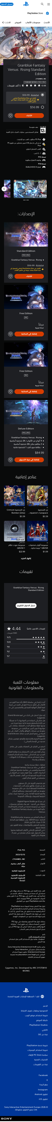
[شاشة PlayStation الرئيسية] (26, 4)
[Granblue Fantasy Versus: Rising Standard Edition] (30, 189)
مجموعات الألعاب (32, 22)
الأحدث (47, 22)
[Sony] (6, 1120)
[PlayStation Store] (38, 13)
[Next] (4, 188)
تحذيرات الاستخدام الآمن (36, 937)
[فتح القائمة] (48, 4)
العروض (18, 22)
